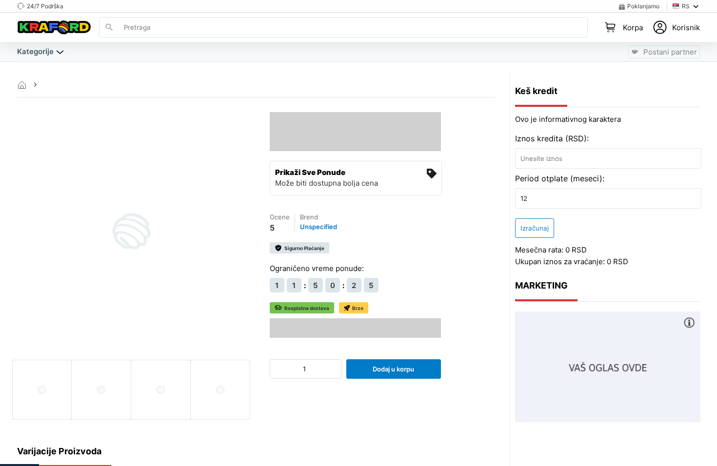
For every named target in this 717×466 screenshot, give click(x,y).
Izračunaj (534, 228)
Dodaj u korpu (393, 369)
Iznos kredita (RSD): (552, 138)
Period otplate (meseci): (559, 178)
